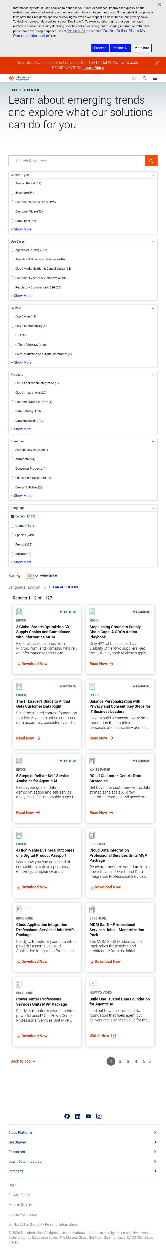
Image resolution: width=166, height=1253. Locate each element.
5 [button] (144, 1061)
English (34, 587)
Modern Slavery (20, 1205)
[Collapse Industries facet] (153, 441)
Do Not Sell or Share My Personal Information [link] (42, 1224)
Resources (16, 1152)
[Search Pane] (144, 78)
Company (15, 1171)
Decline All (120, 48)
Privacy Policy (19, 1195)
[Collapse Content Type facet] (153, 175)
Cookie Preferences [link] (22, 1215)
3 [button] (128, 1061)
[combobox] (77, 161)
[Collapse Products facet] (153, 375)
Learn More (93, 68)
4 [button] (136, 1061)
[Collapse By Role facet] (153, 308)
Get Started (17, 1142)
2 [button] (120, 1061)
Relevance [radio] (48, 575)
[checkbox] (12, 183)
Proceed (100, 48)
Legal (12, 1185)
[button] (151, 160)
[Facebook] (67, 1116)
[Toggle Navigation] (155, 78)
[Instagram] (99, 1116)
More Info (141, 48)
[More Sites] (134, 78)
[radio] (36, 575)
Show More (22, 229)
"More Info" (76, 31)
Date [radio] (30, 575)
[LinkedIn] (77, 1116)
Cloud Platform (20, 1133)
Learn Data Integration (25, 1162)
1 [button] (111, 1061)
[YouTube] (88, 1116)
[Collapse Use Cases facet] (153, 242)
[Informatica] (20, 78)
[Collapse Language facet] (153, 508)
